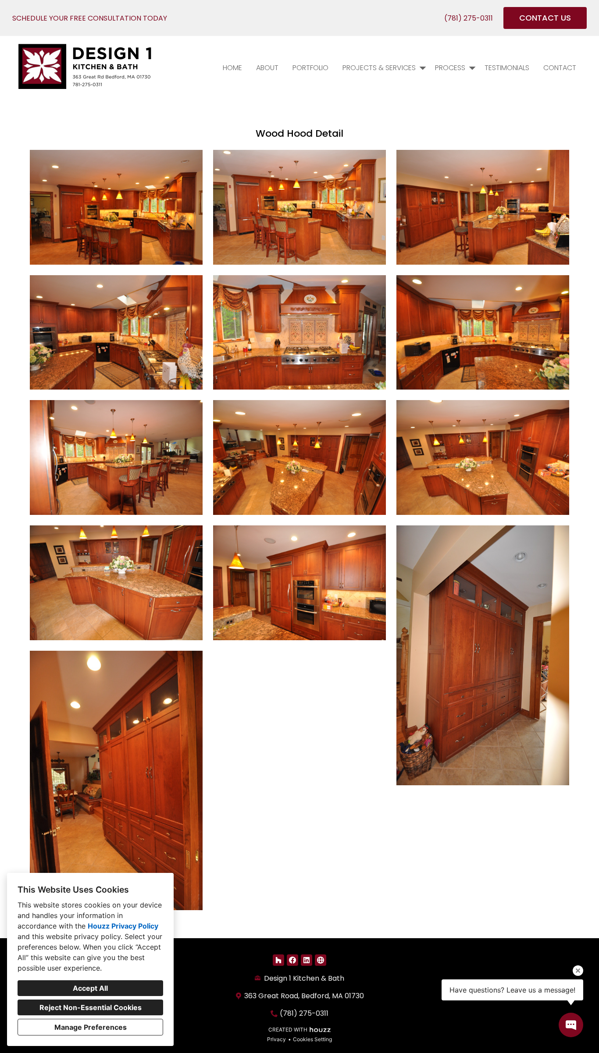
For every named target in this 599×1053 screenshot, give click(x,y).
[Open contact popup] (571, 1025)
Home (232, 68)
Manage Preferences (90, 1027)
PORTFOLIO (310, 68)
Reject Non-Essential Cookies (90, 1007)
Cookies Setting (312, 1039)
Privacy (276, 1039)
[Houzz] (278, 960)
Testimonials (507, 68)
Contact (559, 68)
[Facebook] (292, 960)
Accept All (90, 988)
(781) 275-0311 (468, 18)
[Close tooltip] (578, 970)
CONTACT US (545, 17)
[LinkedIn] (306, 960)
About (267, 68)
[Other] (320, 960)
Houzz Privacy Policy (123, 926)
